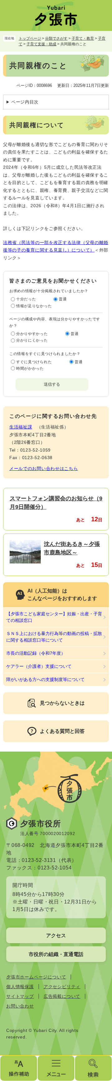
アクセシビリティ (62, 986)
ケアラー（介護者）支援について (39, 666)
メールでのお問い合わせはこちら (43, 468)
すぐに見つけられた (34, 362)
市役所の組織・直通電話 (56, 954)
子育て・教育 (83, 38)
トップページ (30, 38)
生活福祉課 (20, 426)
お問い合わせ (20, 1005)
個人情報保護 (20, 986)
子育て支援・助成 (41, 44)
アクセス (56, 935)
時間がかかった (30, 368)
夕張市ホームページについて (36, 976)
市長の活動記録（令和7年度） (35, 653)
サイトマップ (20, 996)
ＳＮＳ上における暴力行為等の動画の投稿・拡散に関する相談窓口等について (54, 637)
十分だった (26, 299)
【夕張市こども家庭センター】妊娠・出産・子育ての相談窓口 (54, 617)
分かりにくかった (32, 340)
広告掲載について (62, 996)
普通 (63, 299)
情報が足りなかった (34, 306)
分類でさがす (56, 38)
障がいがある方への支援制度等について (45, 679)
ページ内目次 (25, 101)
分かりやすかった (32, 334)
